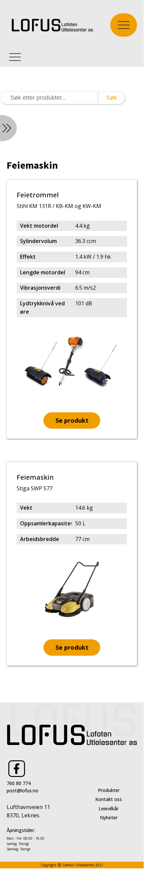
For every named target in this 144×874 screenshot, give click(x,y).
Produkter (109, 790)
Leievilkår (109, 808)
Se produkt (72, 420)
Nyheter (109, 817)
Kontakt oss (108, 799)
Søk (111, 97)
